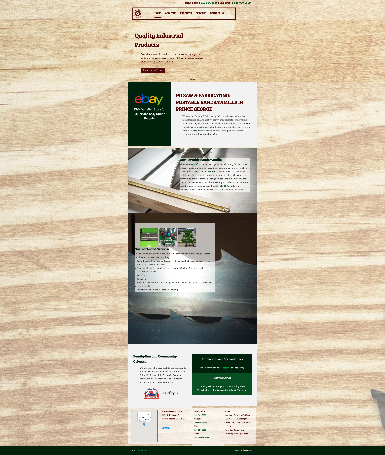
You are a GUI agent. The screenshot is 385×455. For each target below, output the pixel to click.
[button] (149, 237)
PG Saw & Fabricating (146, 450)
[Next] (374, 51)
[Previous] (11, 51)
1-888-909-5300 (241, 3)
